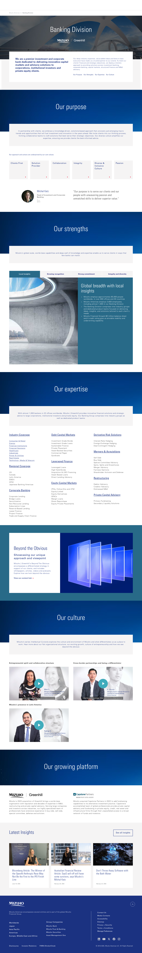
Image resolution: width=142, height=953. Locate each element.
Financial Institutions (18, 446)
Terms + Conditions (105, 928)
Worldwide (14, 923)
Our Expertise (100, 75)
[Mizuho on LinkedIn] (98, 939)
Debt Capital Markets (63, 435)
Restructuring (101, 478)
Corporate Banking (19, 490)
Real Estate (14, 458)
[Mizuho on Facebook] (114, 939)
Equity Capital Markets (64, 483)
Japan (12, 926)
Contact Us (101, 912)
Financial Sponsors (17, 448)
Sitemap (100, 922)
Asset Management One (56, 935)
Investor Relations (29, 946)
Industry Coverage (19, 435)
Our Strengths (88, 75)
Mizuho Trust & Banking (55, 929)
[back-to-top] (132, 904)
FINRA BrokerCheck (47, 946)
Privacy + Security (104, 925)
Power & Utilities (16, 456)
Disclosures (14, 946)
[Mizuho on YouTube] (103, 939)
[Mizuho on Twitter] (109, 939)
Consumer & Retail (17, 441)
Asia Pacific (14, 929)
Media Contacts (103, 916)
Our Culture (110, 75)
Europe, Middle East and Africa (23, 936)
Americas (13, 933)
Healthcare (13, 451)
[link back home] (17, 904)
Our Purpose (77, 75)
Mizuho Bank (51, 926)
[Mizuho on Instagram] (119, 939)
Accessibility (102, 919)
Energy (12, 443)
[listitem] (28, 13)
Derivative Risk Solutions (107, 435)
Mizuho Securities (53, 932)
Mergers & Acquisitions (107, 452)
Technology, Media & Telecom (22, 460)
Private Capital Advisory (107, 495)
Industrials (13, 453)
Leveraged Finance (62, 461)
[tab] (24, 274)
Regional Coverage (19, 466)
